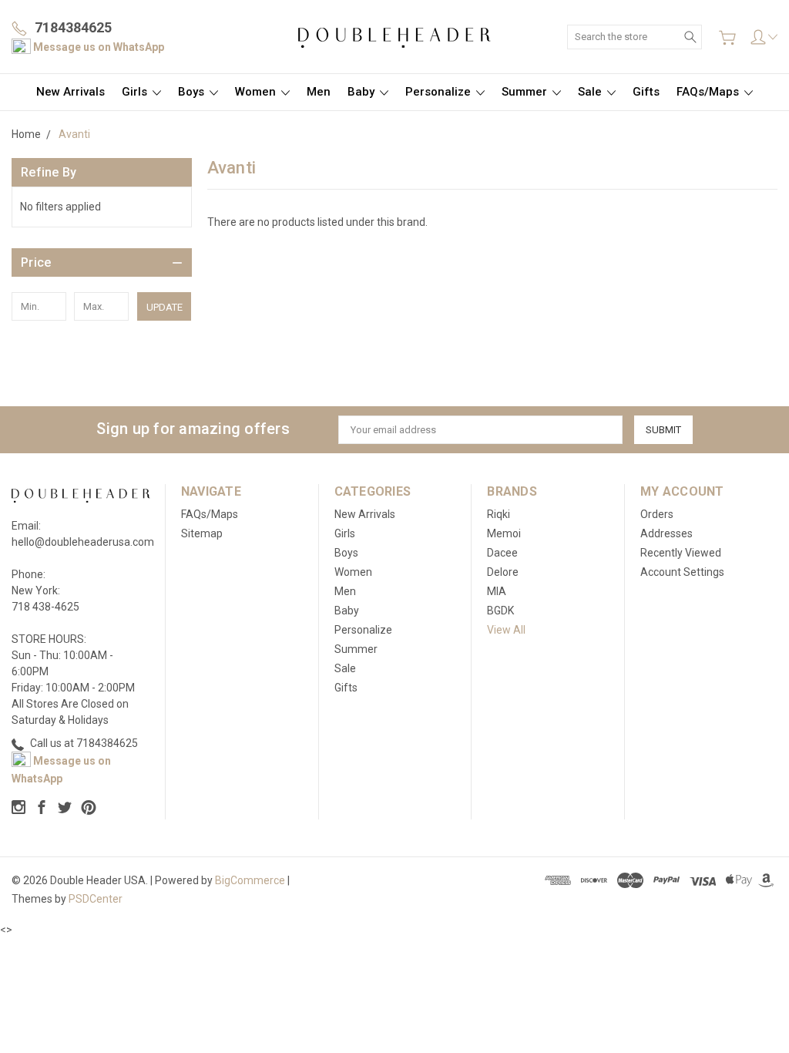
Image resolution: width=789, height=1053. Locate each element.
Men (319, 92)
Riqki (498, 514)
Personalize (439, 92)
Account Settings (682, 572)
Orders (656, 514)
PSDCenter (96, 899)
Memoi (504, 533)
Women (257, 92)
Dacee (502, 553)
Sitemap (202, 533)
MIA (496, 591)
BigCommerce (250, 880)
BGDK (500, 610)
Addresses (666, 533)
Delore (503, 572)
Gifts (646, 92)
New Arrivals (70, 92)
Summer (526, 92)
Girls (136, 92)
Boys (192, 92)
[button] (102, 262)
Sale (591, 92)
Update (164, 307)
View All (506, 630)
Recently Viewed (680, 553)
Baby (362, 92)
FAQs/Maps (709, 92)
